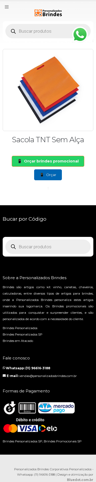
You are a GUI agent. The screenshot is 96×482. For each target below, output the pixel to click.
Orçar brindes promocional (51, 161)
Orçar (51, 175)
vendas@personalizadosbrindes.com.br (48, 376)
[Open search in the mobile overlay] (48, 31)
